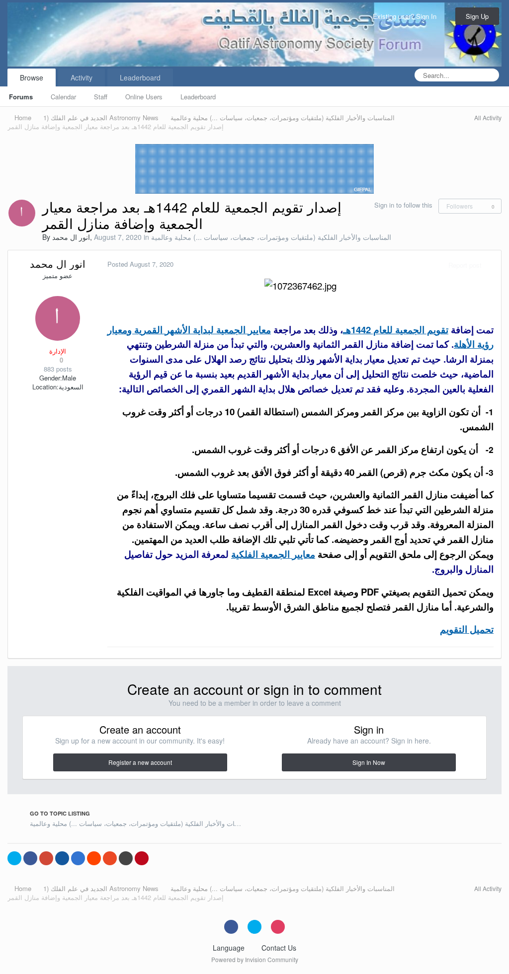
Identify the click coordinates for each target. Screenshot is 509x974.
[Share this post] (491, 265)
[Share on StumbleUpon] (110, 858)
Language (230, 948)
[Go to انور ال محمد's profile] (21, 213)
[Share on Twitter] (14, 858)
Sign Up (477, 16)
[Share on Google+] (46, 858)
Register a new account (140, 762)
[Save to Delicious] (78, 858)
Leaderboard (198, 96)
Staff (100, 96)
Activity (81, 77)
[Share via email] (126, 858)
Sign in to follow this (403, 205)
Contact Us (278, 948)
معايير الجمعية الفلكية (273, 554)
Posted (140, 264)
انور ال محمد (71, 237)
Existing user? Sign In (406, 16)
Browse (31, 77)
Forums (21, 96)
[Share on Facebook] (30, 858)
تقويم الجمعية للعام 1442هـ (395, 329)
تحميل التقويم (467, 629)
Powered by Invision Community (254, 959)
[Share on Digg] (62, 858)
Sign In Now (368, 762)
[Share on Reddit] (94, 858)
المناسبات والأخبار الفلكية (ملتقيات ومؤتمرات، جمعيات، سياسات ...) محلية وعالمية (271, 237)
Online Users (144, 96)
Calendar (63, 96)
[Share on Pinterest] (142, 858)
